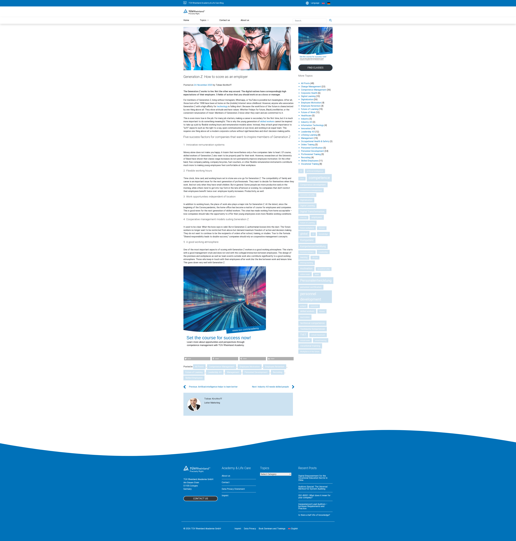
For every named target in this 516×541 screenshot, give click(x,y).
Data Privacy (250, 528)
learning (303, 257)
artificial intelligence (315, 171)
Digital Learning (308, 96)
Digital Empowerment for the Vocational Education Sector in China (312, 478)
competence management (311, 190)
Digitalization (307, 99)
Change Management (311, 86)
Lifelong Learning (309, 135)
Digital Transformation (312, 211)
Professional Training (311, 154)
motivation (306, 268)
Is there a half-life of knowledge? (314, 515)
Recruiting (277, 372)
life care (315, 257)
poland (303, 306)
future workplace (307, 228)
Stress (322, 311)
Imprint (225, 496)
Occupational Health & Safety (315, 141)
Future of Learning (194, 372)
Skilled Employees (194, 378)
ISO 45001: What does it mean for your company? (314, 496)
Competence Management (221, 366)
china (302, 178)
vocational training (310, 345)
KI (313, 234)
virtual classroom (318, 335)
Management (233, 372)
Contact (226, 482)
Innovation (306, 128)
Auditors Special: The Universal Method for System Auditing (312, 488)
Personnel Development (256, 372)
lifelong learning (306, 263)
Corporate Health (309, 93)
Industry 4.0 (306, 122)
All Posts (199, 366)
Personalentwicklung (316, 280)
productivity (314, 306)
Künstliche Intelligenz (307, 252)
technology (222, 106)
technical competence (312, 323)
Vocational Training (310, 164)
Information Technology (312, 125)
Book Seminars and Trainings (272, 528)
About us (226, 476)
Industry (305, 119)
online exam (305, 274)
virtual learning (320, 340)
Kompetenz (307, 240)
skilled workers (267, 121)
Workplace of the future (309, 351)
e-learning (303, 217)
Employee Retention (274, 366)
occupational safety (324, 269)
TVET (303, 334)
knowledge (323, 234)
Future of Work (308, 112)
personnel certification (311, 287)
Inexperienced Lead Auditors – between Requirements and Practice (312, 506)
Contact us (200, 498)
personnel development (310, 297)
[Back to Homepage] (194, 11)
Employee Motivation (250, 366)
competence (319, 177)
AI (301, 171)
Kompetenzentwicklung (313, 246)
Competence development (313, 184)
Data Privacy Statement (233, 489)
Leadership (323, 252)
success (305, 317)
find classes (315, 67)
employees (316, 217)
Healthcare (306, 115)
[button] (197, 358)
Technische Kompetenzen (312, 329)
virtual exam (305, 340)
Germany (322, 228)
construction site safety (307, 195)
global (304, 233)
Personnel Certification (312, 148)
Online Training (308, 144)
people (317, 274)
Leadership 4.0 (215, 372)
